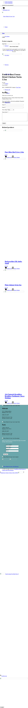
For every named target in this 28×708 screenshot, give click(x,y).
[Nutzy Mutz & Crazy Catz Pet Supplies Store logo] (8, 16)
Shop (3, 33)
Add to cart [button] (9, 157)
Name (4, 104)
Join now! (6, 454)
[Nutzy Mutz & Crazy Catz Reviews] (10, 466)
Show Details (17, 157)
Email (3, 107)
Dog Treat (18, 87)
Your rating (5, 109)
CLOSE (2, 707)
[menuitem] (15, 27)
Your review (5, 112)
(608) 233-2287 (10, 50)
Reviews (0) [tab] (7, 89)
